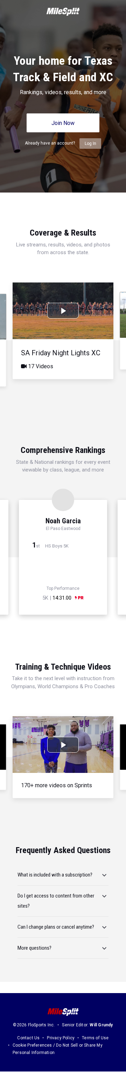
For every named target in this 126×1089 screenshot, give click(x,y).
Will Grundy (101, 1024)
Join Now (63, 123)
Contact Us (28, 1037)
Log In (90, 143)
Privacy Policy (61, 1037)
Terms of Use (95, 1037)
